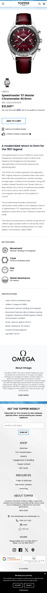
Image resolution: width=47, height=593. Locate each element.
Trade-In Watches (23, 480)
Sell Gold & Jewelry (23, 484)
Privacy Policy (22, 580)
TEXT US (25, 529)
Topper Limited (23, 464)
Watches (23, 448)
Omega (5, 91)
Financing (23, 488)
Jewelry (23, 456)
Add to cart (13, 120)
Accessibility (23, 569)
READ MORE (23, 510)
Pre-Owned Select (23, 452)
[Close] (45, 574)
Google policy (32, 580)
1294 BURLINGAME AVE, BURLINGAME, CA (25, 516)
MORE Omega (23, 395)
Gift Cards (23, 468)
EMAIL (25, 525)
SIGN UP (23, 432)
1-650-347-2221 (25, 520)
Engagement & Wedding (23, 460)
